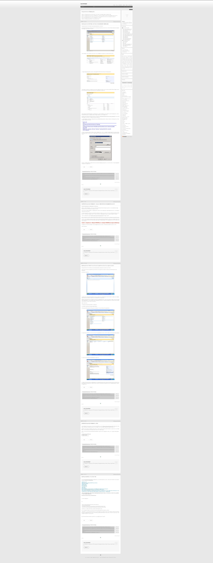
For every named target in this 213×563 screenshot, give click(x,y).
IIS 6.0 (128, 59)
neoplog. (123, 122)
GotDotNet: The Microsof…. (125, 108)
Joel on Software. (124, 112)
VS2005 (129, 60)
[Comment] (82, 184)
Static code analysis (127, 55)
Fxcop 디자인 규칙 (124, 60)
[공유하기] (85, 167)
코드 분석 (130, 62)
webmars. (123, 131)
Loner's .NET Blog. (124, 99)
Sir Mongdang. (124, 129)
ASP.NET (131, 59)
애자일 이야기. (124, 102)
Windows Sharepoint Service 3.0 (108, 426)
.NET (129, 66)
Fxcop (128, 62)
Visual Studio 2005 (125, 64)
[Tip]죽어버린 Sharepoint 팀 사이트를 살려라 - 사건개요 (93, 17)
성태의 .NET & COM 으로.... (126, 100)
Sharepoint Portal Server (117, 21)
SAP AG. (123, 120)
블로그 (123, 55)
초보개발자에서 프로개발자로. (126, 133)
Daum (107, 557)
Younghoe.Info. (124, 114)
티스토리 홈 (124, 136)
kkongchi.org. (124, 127)
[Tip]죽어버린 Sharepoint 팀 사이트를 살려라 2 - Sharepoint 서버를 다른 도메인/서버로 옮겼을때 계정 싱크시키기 (101, 15)
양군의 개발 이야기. (124, 118)
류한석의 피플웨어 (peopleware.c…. (127, 98)
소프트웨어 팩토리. (124, 132)
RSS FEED (132, 9)
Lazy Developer (83, 3)
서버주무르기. (124, 115)
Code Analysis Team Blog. (125, 110)
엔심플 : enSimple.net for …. (126, 105)
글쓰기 (98, 557)
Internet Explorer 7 (128, 58)
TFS (128, 66)
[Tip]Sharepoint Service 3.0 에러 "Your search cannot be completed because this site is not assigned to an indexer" (100, 16)
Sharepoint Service (124, 62)
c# (122, 63)
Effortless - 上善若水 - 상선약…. (126, 123)
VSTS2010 (124, 63)
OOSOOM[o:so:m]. (124, 119)
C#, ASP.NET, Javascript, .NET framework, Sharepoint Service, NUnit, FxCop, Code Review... (98, 191)
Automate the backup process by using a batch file (107, 116)
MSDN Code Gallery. (125, 117)
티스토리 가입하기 (129, 136)
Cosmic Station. (124, 125)
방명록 (94, 557)
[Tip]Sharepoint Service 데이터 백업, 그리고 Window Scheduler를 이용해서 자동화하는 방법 (98, 14)
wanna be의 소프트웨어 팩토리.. (126, 128)
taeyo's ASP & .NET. (124, 107)
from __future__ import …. (125, 111)
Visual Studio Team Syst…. (125, 126)
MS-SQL (128, 67)
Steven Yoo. (123, 124)
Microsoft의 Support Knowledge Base (97, 215)
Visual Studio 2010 (129, 61)
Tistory (114, 557)
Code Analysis (130, 63)
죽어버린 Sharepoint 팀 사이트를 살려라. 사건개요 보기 (90, 206)
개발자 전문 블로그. (124, 106)
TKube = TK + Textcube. (125, 130)
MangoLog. (123, 121)
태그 (85, 557)
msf (127, 63)
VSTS (126, 67)
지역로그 (91, 557)
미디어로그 (88, 557)
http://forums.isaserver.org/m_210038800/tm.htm (89, 495)
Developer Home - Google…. (126, 116)
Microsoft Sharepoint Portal (88, 479)
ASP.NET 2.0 (128, 57)
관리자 (96, 557)
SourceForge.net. (124, 109)
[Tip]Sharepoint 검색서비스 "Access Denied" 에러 (89, 240)
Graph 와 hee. (124, 134)
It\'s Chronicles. (124, 101)
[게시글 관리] (87, 167)
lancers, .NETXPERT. (125, 113)
